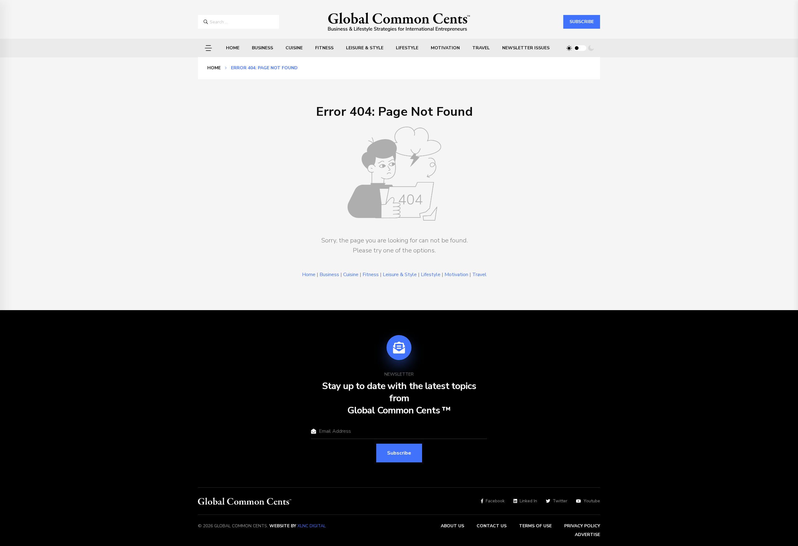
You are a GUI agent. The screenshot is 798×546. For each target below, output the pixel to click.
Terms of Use (535, 526)
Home (232, 48)
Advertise (587, 535)
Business (262, 48)
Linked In (528, 501)
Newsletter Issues (526, 48)
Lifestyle (407, 48)
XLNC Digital (311, 526)
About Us (452, 526)
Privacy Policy (582, 526)
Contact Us (492, 526)
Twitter (560, 501)
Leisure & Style (364, 48)
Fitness (324, 48)
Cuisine (294, 48)
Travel (481, 48)
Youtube (592, 501)
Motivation (445, 48)
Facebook (495, 501)
